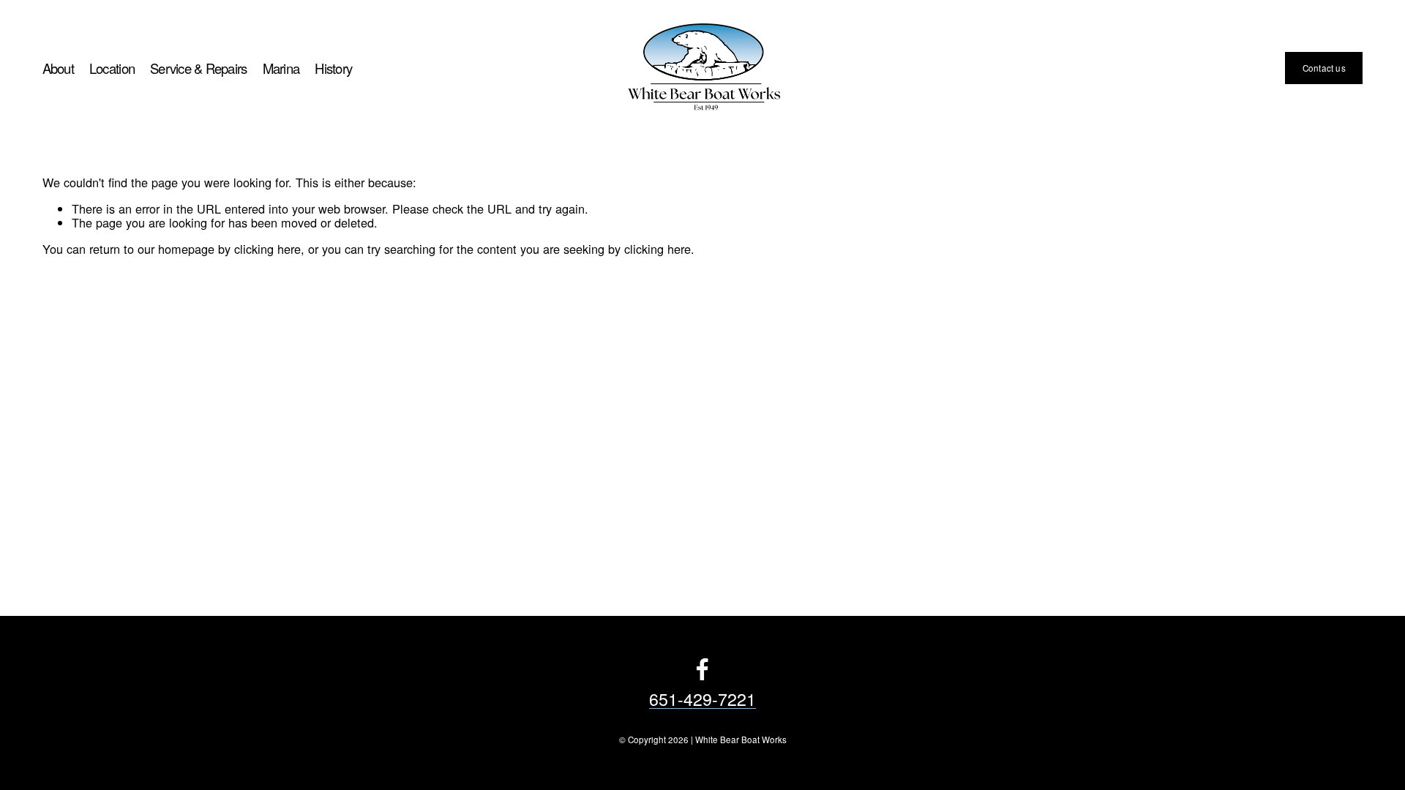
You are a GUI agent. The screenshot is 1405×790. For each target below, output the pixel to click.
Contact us (1324, 68)
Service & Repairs (198, 68)
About (58, 68)
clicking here (267, 248)
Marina (281, 68)
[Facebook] (702, 669)
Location (112, 68)
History (333, 68)
